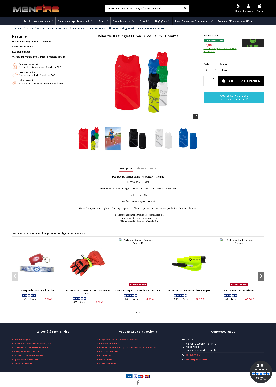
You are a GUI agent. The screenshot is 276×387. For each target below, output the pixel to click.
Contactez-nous (107, 363)
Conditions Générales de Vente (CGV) (33, 343)
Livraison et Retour (109, 343)
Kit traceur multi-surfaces (239, 290)
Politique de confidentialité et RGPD (32, 347)
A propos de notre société (27, 351)
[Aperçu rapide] (37, 286)
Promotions (105, 355)
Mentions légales (23, 339)
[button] (136, 312)
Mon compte (105, 359)
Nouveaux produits (109, 351)
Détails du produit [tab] (147, 168)
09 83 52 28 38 (193, 355)
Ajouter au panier (244, 81)
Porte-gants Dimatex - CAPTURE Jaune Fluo (88, 292)
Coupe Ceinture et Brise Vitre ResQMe (188, 290)
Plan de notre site (23, 363)
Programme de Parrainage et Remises (118, 339)
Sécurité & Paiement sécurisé (29, 355)
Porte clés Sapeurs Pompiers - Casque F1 (137, 290)
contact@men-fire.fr (196, 359)
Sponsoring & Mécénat (26, 359)
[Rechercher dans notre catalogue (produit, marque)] (185, 8)
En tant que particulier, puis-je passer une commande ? (127, 347)
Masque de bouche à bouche (37, 290)
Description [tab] (126, 168)
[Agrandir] (195, 116)
